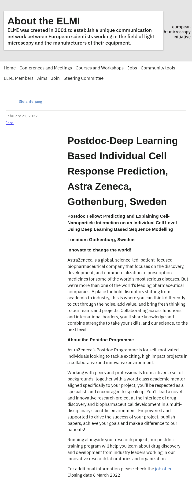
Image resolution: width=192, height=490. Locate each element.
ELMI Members (18, 78)
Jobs (132, 68)
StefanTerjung (30, 102)
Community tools (158, 68)
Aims (42, 78)
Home (10, 68)
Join (55, 78)
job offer (163, 469)
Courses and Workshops (100, 68)
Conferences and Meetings (45, 68)
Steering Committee (83, 78)
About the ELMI (43, 21)
